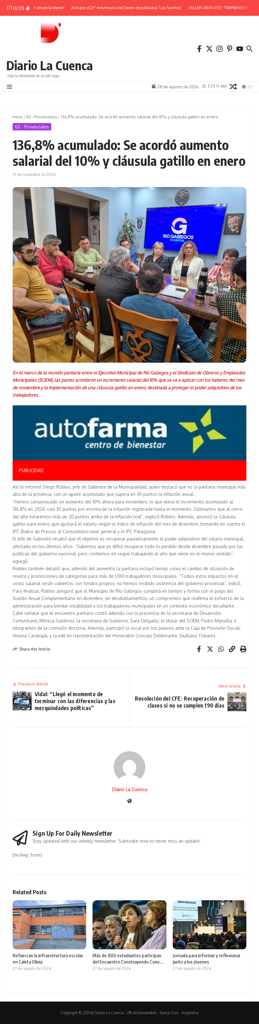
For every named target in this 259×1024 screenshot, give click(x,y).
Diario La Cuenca (49, 65)
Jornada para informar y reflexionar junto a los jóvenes (206, 958)
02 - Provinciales (41, 116)
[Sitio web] (129, 801)
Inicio (17, 116)
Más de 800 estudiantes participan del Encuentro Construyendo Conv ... (128, 958)
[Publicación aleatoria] (233, 86)
